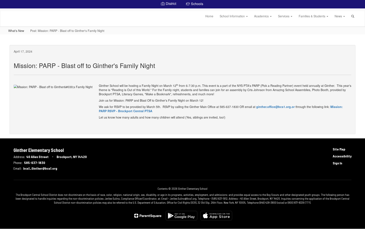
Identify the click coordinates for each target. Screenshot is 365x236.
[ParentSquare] (147, 216)
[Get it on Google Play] (181, 215)
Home (209, 16)
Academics (262, 16)
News (339, 16)
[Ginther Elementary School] (6, 10)
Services (284, 16)
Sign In (337, 163)
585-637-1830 (34, 163)
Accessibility (342, 156)
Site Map (339, 149)
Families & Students (312, 16)
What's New (16, 31)
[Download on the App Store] (216, 215)
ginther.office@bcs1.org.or (275, 107)
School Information (233, 16)
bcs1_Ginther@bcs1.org (40, 168)
